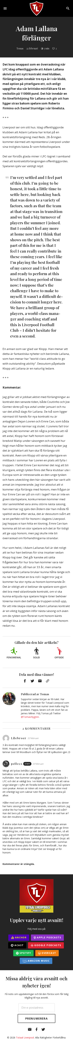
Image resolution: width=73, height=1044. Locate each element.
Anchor (20, 937)
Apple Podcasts (48, 937)
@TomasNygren (30, 716)
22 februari (32, 48)
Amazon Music (38, 960)
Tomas (19, 48)
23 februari (38, 763)
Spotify (25, 953)
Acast (19, 945)
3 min (46, 48)
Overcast (48, 953)
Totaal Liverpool (25, 1037)
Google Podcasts (47, 945)
